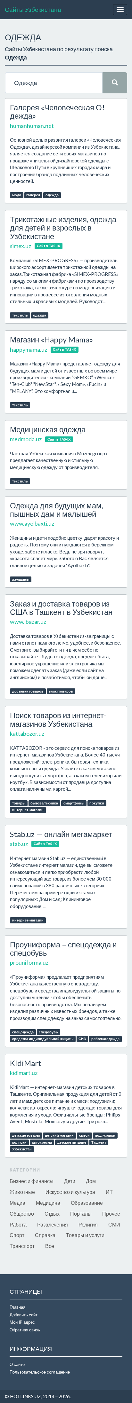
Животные (22, 1192)
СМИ (114, 1224)
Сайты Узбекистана (33, 9)
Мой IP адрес (22, 1322)
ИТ (109, 1192)
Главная (17, 1307)
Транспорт (22, 1246)
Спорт (17, 1235)
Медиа (17, 1203)
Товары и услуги (85, 1235)
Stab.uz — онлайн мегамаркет (61, 834)
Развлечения (52, 1224)
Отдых (52, 1214)
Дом (91, 1181)
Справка (45, 1235)
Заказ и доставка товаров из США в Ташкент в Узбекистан (61, 607)
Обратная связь (25, 1329)
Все (49, 1246)
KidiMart (25, 1063)
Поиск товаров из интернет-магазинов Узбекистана (58, 719)
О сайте (17, 1364)
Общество (22, 1214)
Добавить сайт (23, 1314)
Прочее (111, 1214)
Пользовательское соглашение (40, 1372)
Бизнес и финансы (32, 1181)
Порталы (81, 1214)
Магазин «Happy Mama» (51, 339)
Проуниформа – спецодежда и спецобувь (63, 948)
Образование (87, 1203)
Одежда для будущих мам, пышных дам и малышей (56, 509)
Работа (18, 1224)
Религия (88, 1224)
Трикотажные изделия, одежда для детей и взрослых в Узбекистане (63, 228)
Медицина (48, 1203)
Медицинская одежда (48, 429)
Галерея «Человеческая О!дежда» (57, 111)
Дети (69, 1181)
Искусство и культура (70, 1192)
